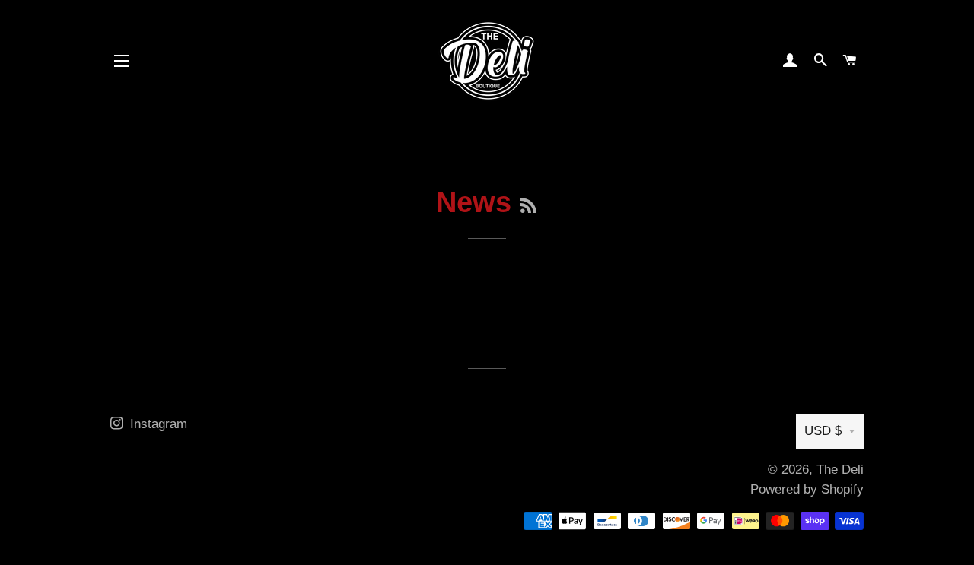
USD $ (823, 431)
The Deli (840, 469)
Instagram (156, 424)
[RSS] (528, 206)
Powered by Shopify (807, 489)
